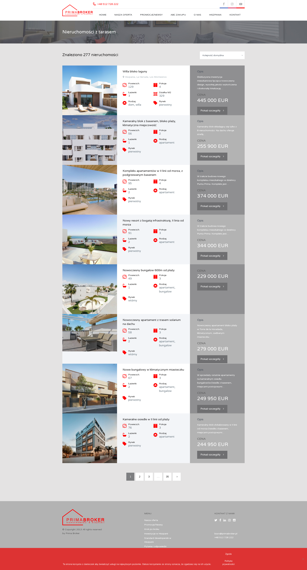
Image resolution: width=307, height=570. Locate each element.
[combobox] (222, 55)
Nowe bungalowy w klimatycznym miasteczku (153, 369)
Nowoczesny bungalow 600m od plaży (149, 270)
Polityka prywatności (228, 562)
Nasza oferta (123, 14)
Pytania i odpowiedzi (155, 546)
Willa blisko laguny (135, 71)
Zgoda (228, 554)
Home (102, 14)
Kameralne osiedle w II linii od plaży (146, 419)
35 (167, 476)
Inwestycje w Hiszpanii (156, 533)
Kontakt (235, 14)
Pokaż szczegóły (210, 110)
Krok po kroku (151, 529)
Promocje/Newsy (151, 14)
